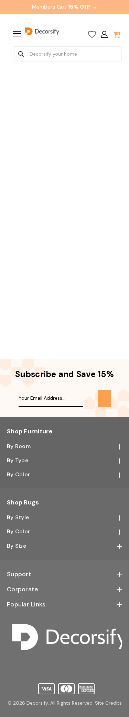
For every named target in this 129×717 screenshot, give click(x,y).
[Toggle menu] (16, 33)
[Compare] (92, 34)
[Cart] (116, 34)
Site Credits (108, 703)
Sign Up (104, 398)
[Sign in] (104, 34)
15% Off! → (82, 6)
